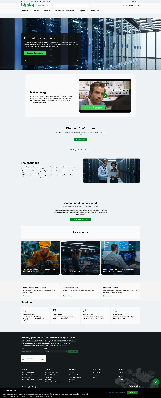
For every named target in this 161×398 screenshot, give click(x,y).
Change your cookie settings (117, 392)
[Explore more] (80, 139)
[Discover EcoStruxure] (35, 53)
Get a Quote (48, 377)
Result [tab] (87, 150)
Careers (71, 372)
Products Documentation (27, 372)
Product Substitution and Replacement (31, 379)
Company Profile (73, 375)
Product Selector (25, 377)
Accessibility (72, 379)
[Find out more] (107, 296)
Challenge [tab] (73, 150)
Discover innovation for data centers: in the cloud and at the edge (39, 270)
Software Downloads (26, 375)
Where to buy (48, 379)
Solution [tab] (81, 150)
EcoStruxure (96, 372)
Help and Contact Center (52, 372)
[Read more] (26, 296)
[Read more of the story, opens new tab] (80, 219)
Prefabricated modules (71, 271)
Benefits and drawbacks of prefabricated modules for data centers (118, 270)
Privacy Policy (62, 345)
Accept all (132, 392)
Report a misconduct (75, 377)
